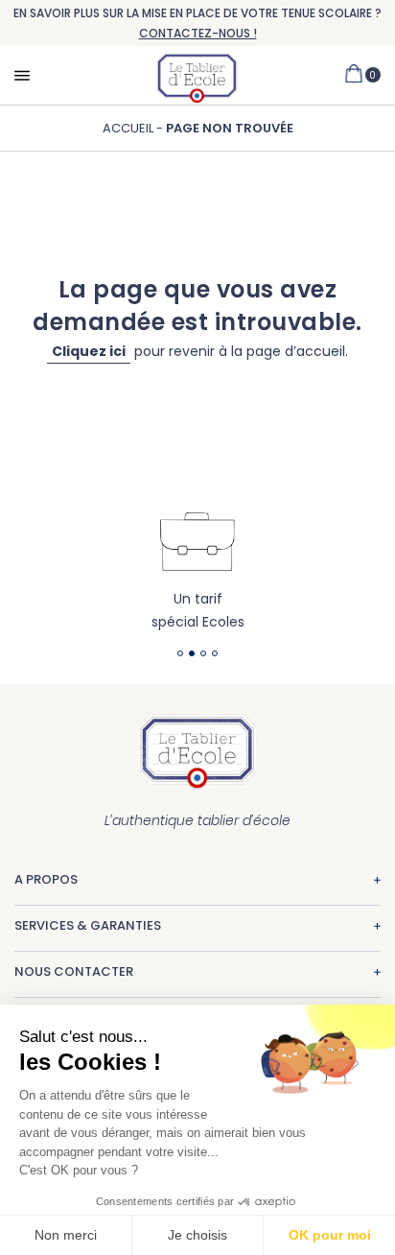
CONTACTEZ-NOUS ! (198, 33)
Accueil (129, 128)
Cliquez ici (89, 351)
